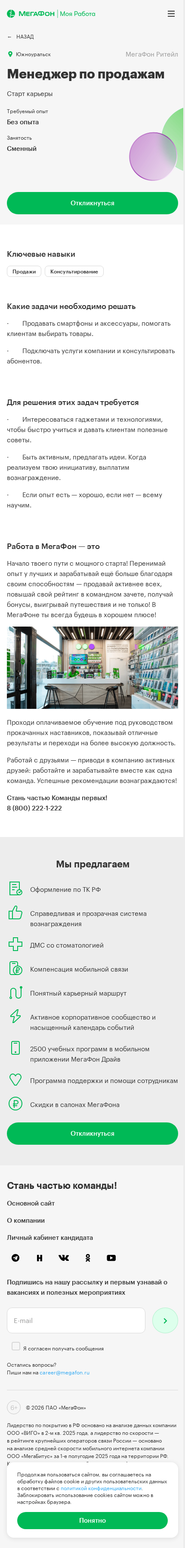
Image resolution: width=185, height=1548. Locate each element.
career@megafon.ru (64, 1372)
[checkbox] (16, 1346)
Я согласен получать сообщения (63, 1348)
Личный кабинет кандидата (50, 1237)
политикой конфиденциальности (101, 1488)
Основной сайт (31, 1203)
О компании (26, 1220)
